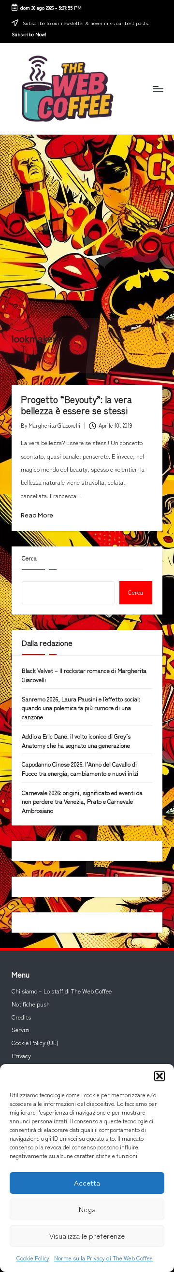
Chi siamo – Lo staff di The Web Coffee (62, 991)
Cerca (29, 558)
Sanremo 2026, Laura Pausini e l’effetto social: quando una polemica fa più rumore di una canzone (81, 708)
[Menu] (157, 88)
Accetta (87, 1182)
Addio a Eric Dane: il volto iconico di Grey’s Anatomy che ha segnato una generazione (76, 741)
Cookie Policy (32, 1258)
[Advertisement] (87, 226)
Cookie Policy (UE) (35, 1042)
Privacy (21, 1055)
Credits (21, 1017)
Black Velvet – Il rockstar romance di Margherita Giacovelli (84, 675)
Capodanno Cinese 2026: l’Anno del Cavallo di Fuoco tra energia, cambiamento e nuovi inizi (80, 769)
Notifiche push (31, 1004)
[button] (159, 1076)
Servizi (20, 1029)
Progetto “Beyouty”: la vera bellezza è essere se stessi (76, 404)
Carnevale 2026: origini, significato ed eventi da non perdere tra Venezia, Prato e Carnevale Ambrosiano (82, 801)
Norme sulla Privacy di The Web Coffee (103, 1258)
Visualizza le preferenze (87, 1235)
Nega (87, 1209)
